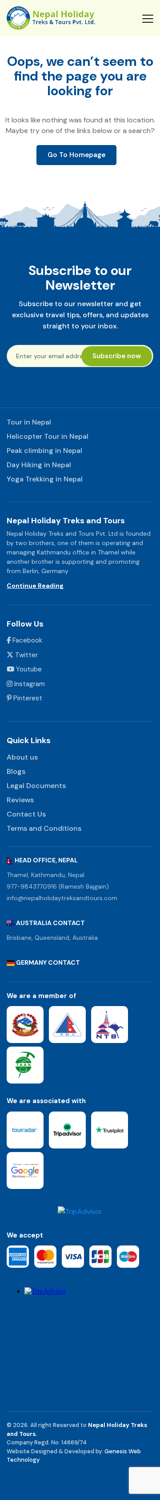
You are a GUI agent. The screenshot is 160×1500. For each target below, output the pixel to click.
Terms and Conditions (44, 828)
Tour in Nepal (29, 422)
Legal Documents (36, 785)
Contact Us (26, 814)
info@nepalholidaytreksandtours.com (62, 898)
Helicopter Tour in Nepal (47, 436)
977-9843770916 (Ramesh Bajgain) (58, 886)
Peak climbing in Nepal (44, 450)
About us (22, 757)
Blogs (16, 771)
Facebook (26, 640)
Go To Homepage (76, 154)
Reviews (20, 800)
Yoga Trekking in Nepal (45, 479)
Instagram (28, 683)
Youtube (28, 669)
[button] (147, 18)
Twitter (25, 655)
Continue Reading (35, 586)
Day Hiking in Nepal (39, 464)
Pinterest (27, 698)
